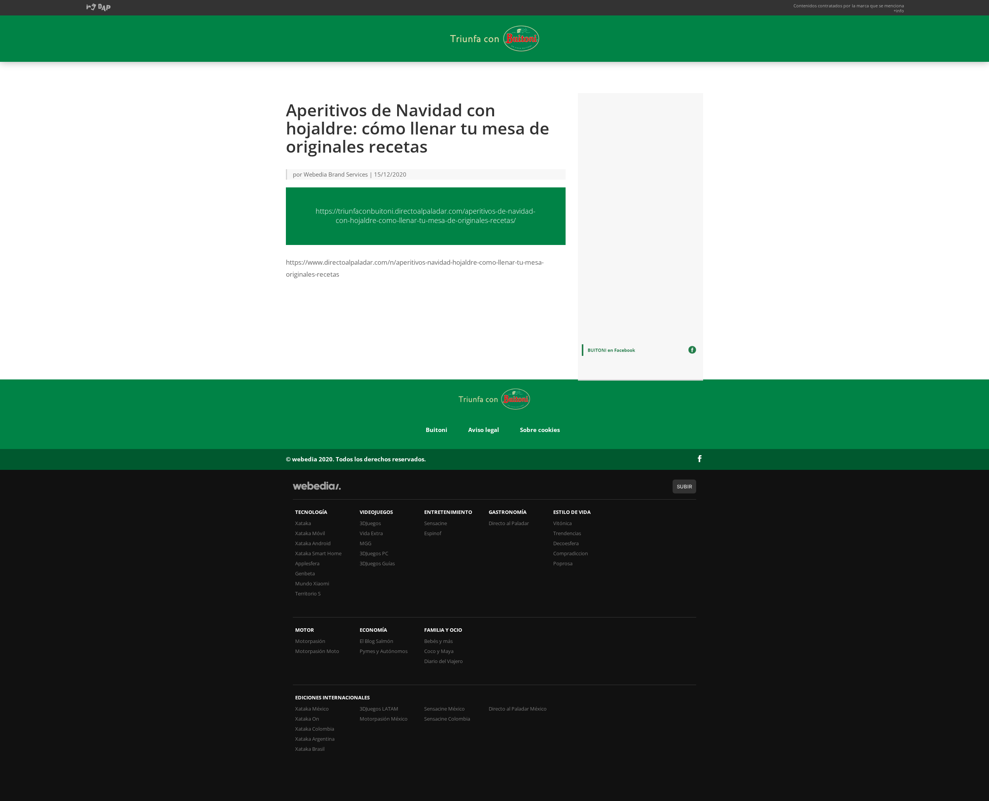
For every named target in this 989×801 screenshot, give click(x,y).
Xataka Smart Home (318, 553)
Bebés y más (438, 641)
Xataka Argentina (315, 738)
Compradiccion (570, 553)
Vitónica (562, 523)
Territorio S (308, 593)
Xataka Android (313, 543)
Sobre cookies (540, 430)
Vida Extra (371, 533)
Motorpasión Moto (317, 651)
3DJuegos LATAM (379, 708)
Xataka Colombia (314, 728)
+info (899, 11)
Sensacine (435, 523)
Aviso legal (483, 430)
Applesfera (307, 563)
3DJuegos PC (374, 553)
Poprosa (563, 563)
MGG (365, 543)
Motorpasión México (384, 718)
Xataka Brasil (310, 748)
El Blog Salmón (376, 641)
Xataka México (312, 708)
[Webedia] (317, 489)
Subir (684, 486)
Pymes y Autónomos (384, 651)
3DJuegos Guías (377, 563)
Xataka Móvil (310, 533)
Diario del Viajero (443, 661)
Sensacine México (444, 708)
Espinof (432, 533)
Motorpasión (310, 641)
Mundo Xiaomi (312, 583)
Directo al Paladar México (518, 708)
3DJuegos (370, 523)
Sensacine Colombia (447, 718)
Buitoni (436, 430)
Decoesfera (566, 543)
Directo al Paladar (509, 523)
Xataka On (307, 718)
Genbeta (305, 573)
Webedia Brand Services (336, 174)
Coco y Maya (439, 651)
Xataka (303, 523)
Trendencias (567, 533)
